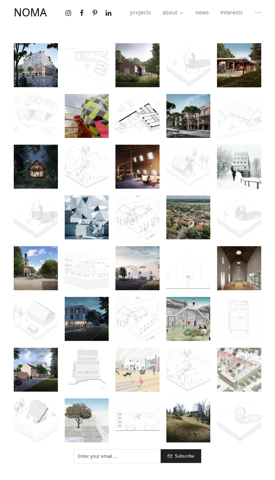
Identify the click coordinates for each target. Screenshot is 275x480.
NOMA (30, 12)
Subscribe (184, 456)
